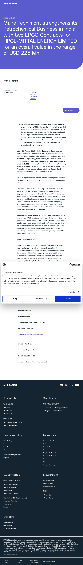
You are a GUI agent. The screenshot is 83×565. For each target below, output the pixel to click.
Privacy (6, 507)
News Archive (48, 483)
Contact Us (8, 414)
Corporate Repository (10, 501)
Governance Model (11, 484)
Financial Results (49, 441)
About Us (9, 398)
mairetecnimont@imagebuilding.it (31, 334)
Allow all (68, 299)
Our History (8, 411)
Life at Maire (7, 525)
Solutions (49, 398)
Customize (40, 299)
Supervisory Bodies (11, 493)
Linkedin (33, 92)
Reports (6, 457)
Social (5, 447)
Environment (7, 444)
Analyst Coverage (49, 465)
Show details (71, 292)
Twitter (32, 94)
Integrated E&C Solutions (53, 411)
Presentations (48, 450)
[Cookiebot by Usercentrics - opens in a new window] (71, 264)
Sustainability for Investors (52, 456)
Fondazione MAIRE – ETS (13, 422)
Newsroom (50, 474)
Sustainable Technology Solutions (56, 408)
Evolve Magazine (49, 486)
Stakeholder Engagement (12, 454)
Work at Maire (8, 522)
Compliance (7, 504)
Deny (15, 299)
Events (45, 459)
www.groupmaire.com (12, 554)
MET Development (10, 425)
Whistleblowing (49, 561)
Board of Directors (10, 487)
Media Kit (47, 495)
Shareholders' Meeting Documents (15, 498)
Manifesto (7, 408)
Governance (7, 450)
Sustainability (12, 435)
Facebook (33, 97)
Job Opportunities (9, 528)
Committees (8, 490)
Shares (45, 462)
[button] (71, 110)
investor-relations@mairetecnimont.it (32, 362)
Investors (49, 435)
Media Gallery (49, 498)
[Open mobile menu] (75, 3)
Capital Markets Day (50, 453)
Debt (45, 444)
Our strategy (7, 441)
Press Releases (48, 447)
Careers (8, 516)
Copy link (33, 99)
